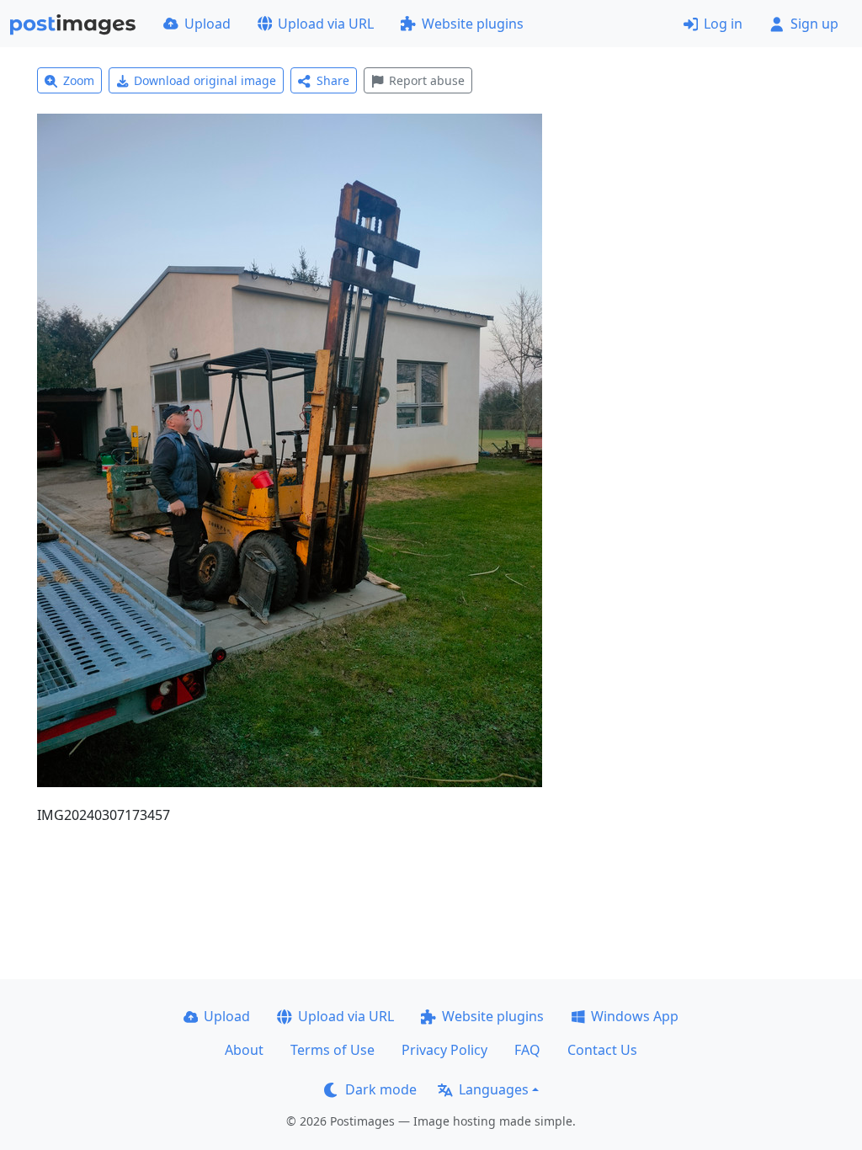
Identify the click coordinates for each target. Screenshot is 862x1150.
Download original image (205, 80)
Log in (723, 23)
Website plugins (473, 23)
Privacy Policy (444, 1050)
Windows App (634, 1016)
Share (333, 80)
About (244, 1050)
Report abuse (427, 80)
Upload (207, 23)
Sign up (814, 23)
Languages (494, 1089)
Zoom (78, 80)
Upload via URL (326, 23)
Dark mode (381, 1089)
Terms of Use (332, 1050)
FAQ (527, 1050)
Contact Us (602, 1050)
